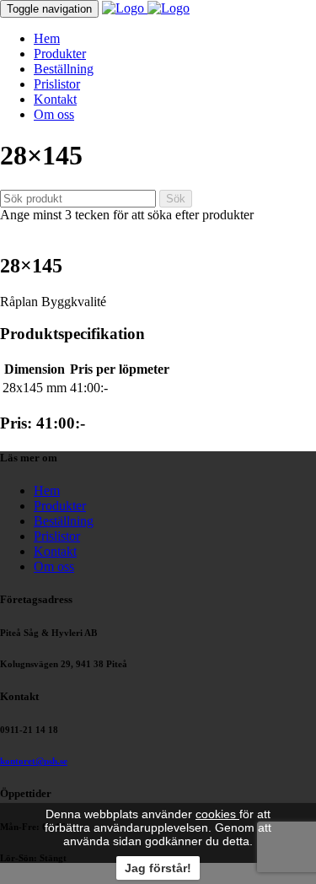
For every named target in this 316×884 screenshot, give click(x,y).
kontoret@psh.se (33, 761)
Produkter (60, 53)
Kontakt (55, 99)
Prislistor (57, 84)
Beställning (64, 69)
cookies (217, 814)
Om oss (54, 114)
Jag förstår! (158, 868)
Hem (47, 38)
